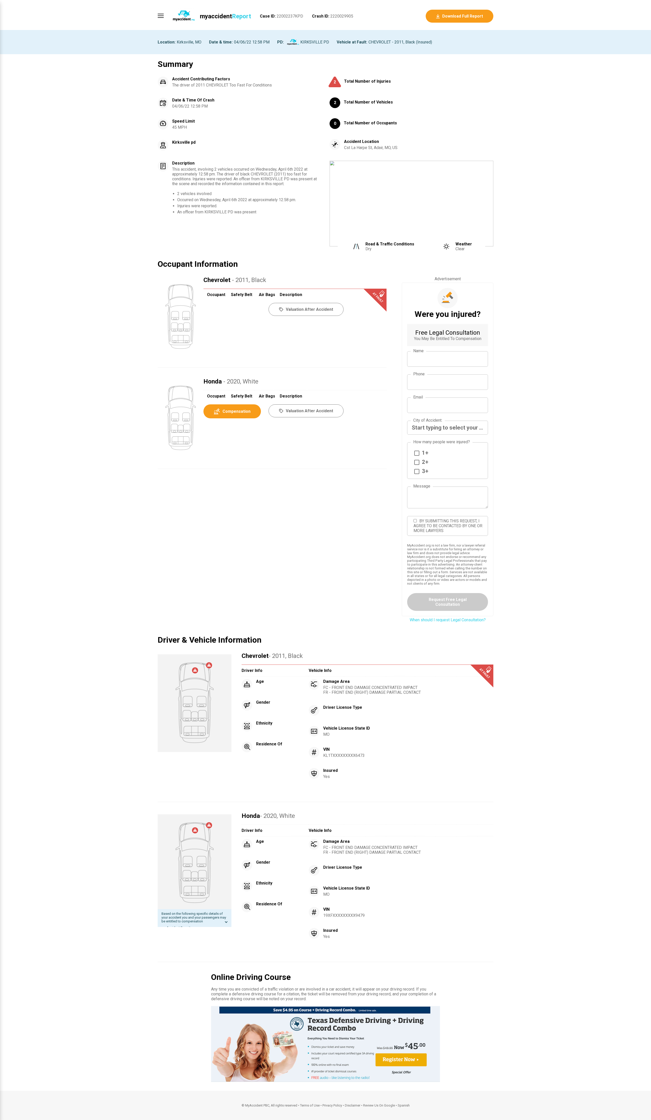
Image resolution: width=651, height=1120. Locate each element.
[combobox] (447, 428)
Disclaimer (352, 1105)
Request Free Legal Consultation (448, 602)
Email (418, 397)
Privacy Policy (332, 1105)
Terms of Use (310, 1105)
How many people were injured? (441, 441)
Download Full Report (462, 16)
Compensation (236, 411)
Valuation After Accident (309, 410)
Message (421, 486)
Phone (419, 374)
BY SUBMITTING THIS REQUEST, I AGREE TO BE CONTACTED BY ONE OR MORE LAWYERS (447, 526)
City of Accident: (427, 420)
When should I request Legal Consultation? (448, 619)
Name (418, 350)
